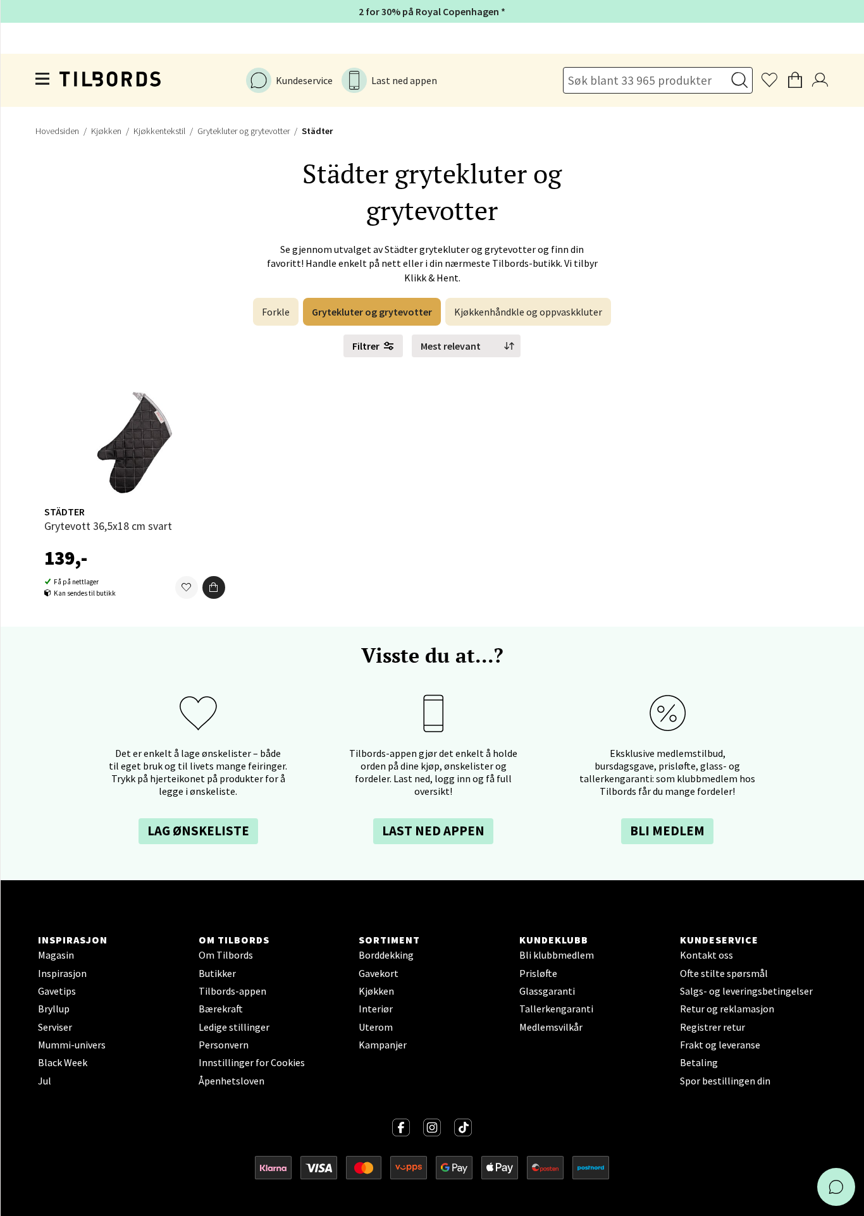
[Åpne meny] (43, 80)
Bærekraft (221, 1008)
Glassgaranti (547, 991)
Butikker (217, 973)
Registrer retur (712, 1027)
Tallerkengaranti (556, 1008)
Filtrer (366, 346)
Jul (44, 1080)
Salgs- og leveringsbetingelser (746, 991)
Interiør (376, 1008)
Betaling (699, 1062)
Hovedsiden (57, 131)
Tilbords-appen (232, 991)
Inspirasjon (62, 973)
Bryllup (54, 1008)
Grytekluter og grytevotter (243, 131)
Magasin (56, 955)
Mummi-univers (72, 1044)
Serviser (55, 1027)
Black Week (62, 1062)
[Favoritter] (186, 587)
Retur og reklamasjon (727, 1008)
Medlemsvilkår (551, 1027)
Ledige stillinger (234, 1027)
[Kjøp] (213, 587)
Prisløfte (538, 973)
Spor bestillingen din (725, 1080)
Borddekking (386, 955)
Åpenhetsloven (231, 1080)
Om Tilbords (226, 955)
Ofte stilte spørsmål (724, 973)
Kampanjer (383, 1044)
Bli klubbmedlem (556, 955)
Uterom (376, 1027)
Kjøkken (106, 131)
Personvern (224, 1044)
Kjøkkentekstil (159, 131)
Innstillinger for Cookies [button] (252, 1062)
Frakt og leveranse (720, 1044)
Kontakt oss (706, 955)
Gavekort (378, 973)
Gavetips (57, 991)
